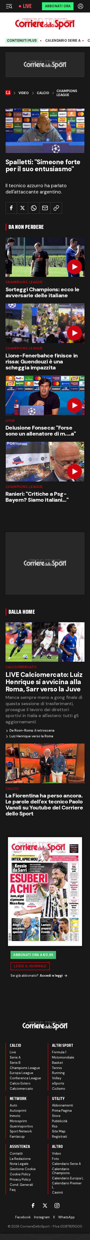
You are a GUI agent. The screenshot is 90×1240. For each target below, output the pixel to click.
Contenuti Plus (22, 40)
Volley (56, 1078)
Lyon (10, 420)
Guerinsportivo (21, 1126)
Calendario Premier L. (67, 1185)
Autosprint (18, 1110)
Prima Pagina (62, 1110)
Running (58, 1073)
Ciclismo (58, 1088)
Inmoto (15, 1116)
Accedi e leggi (51, 975)
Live (27, 6)
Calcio (43, 93)
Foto (55, 1159)
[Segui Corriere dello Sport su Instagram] (57, 1206)
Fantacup (17, 1136)
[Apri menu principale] (9, 6)
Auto (13, 1105)
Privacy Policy (20, 1179)
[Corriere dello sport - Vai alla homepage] (44, 23)
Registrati (59, 1136)
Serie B (15, 1063)
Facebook (23, 1217)
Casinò (57, 1192)
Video (23, 93)
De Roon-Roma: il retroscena (32, 731)
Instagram (42, 1217)
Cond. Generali (21, 1185)
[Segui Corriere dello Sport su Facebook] (33, 1206)
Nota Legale (19, 1164)
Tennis (57, 1068)
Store (56, 1116)
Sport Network (21, 1131)
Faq (13, 1190)
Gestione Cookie (23, 1169)
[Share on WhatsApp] (33, 207)
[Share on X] (22, 207)
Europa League (21, 1073)
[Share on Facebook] (11, 207)
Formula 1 (59, 1052)
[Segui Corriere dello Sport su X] (45, 1206)
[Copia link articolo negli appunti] (56, 207)
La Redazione (20, 1159)
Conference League (25, 1078)
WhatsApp (66, 1217)
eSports (58, 1083)
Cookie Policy (20, 1174)
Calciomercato (21, 667)
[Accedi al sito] (81, 6)
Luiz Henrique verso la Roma (31, 736)
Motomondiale (63, 1057)
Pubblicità (59, 1121)
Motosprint (18, 1121)
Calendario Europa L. (68, 1178)
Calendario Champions (61, 1171)
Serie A (15, 1057)
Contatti (16, 1153)
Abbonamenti (62, 1105)
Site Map (59, 1131)
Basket (57, 1063)
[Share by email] (45, 207)
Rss (55, 1126)
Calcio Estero (20, 1083)
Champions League (66, 93)
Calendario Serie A (62, 41)
